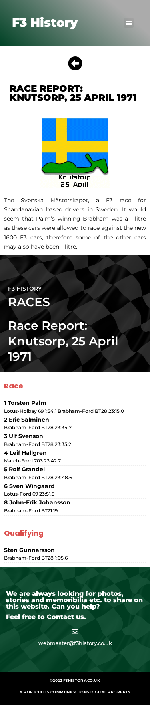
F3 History (45, 22)
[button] (129, 23)
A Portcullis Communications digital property (75, 692)
